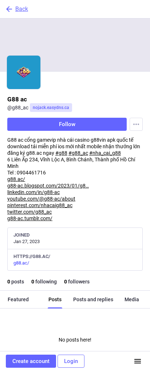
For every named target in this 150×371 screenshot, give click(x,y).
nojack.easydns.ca (51, 107)
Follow (67, 124)
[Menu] (136, 124)
